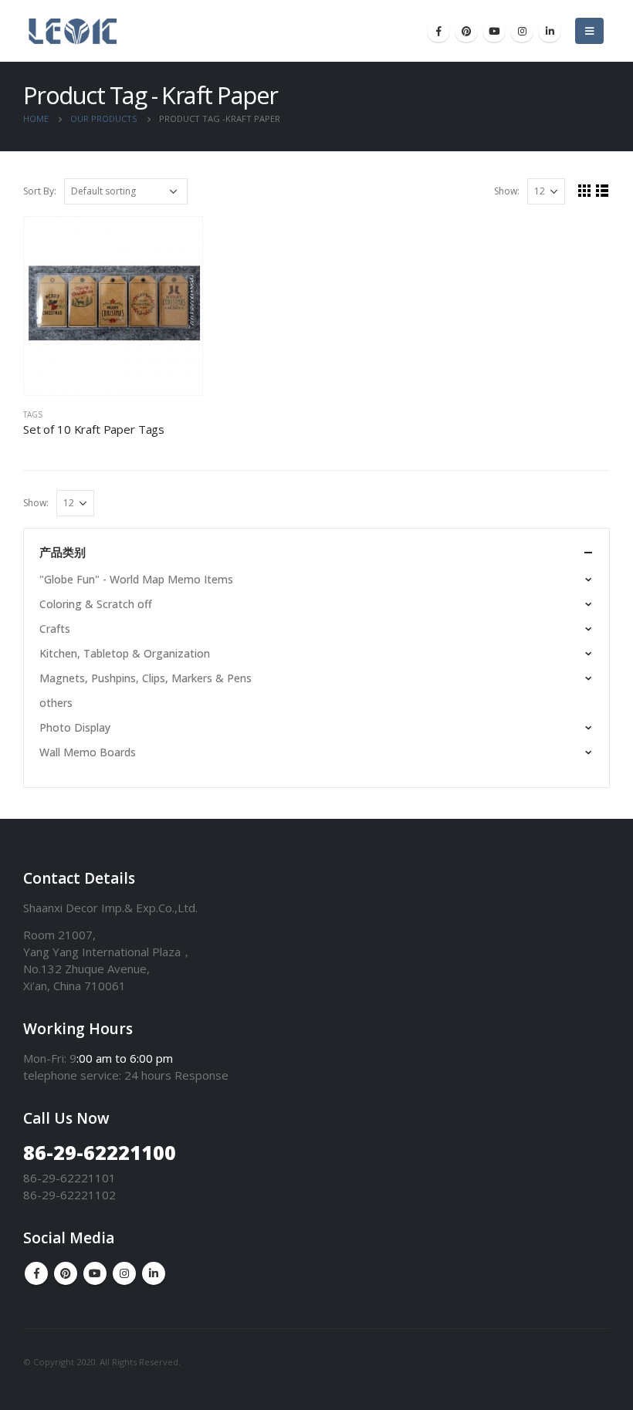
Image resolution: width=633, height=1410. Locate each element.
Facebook (36, 1273)
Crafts (54, 628)
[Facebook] (438, 30)
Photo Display (74, 727)
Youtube (95, 1273)
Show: (507, 191)
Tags (32, 414)
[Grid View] (584, 190)
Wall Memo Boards (87, 752)
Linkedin (153, 1273)
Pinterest (65, 1273)
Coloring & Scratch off (95, 604)
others (56, 702)
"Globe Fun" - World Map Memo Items (136, 579)
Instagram (124, 1273)
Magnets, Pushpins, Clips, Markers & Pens (145, 678)
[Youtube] (494, 30)
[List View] (602, 190)
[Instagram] (521, 30)
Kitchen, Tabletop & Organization (124, 653)
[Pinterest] (466, 30)
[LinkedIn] (549, 30)
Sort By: (39, 191)
